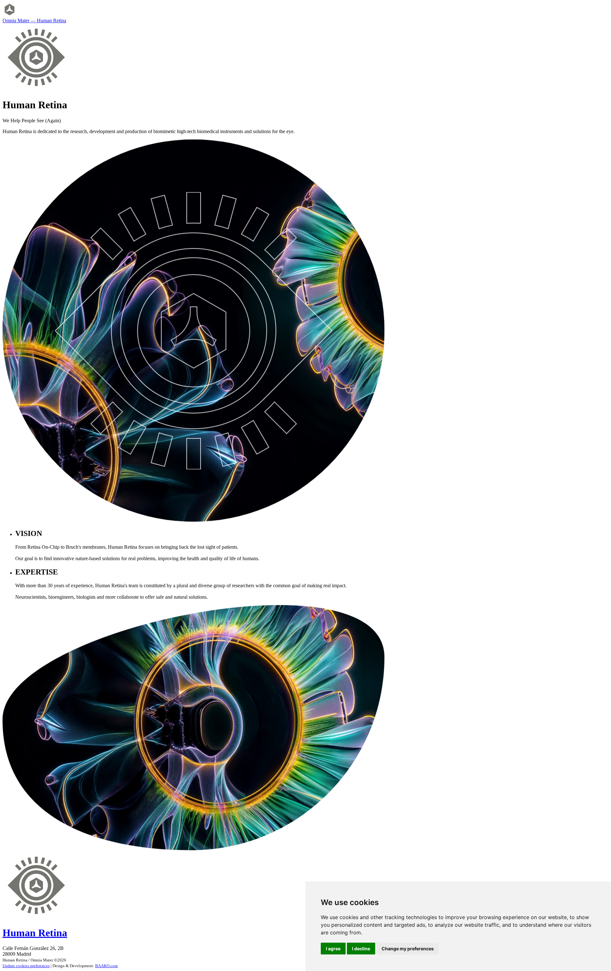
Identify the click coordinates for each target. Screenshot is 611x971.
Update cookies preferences (26, 965)
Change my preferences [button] (408, 948)
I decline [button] (361, 948)
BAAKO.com (106, 965)
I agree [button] (333, 948)
